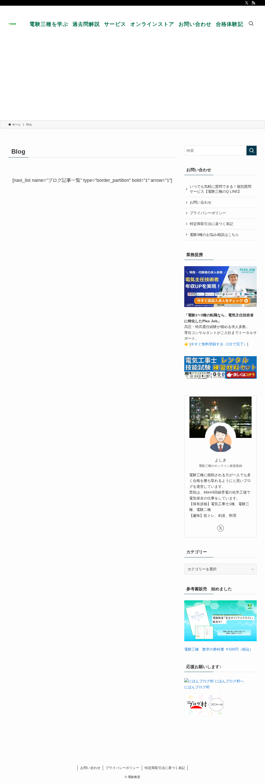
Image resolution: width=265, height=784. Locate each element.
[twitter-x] (246, 3)
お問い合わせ (200, 202)
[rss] (253, 3)
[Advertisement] (132, 81)
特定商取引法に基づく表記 (211, 224)
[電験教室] (12, 24)
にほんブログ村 (197, 687)
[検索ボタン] (251, 24)
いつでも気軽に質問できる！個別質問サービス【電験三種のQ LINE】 (220, 189)
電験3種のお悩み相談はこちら (214, 235)
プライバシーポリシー (208, 213)
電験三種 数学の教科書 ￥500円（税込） (218, 649)
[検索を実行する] (251, 150)
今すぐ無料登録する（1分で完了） (219, 344)
